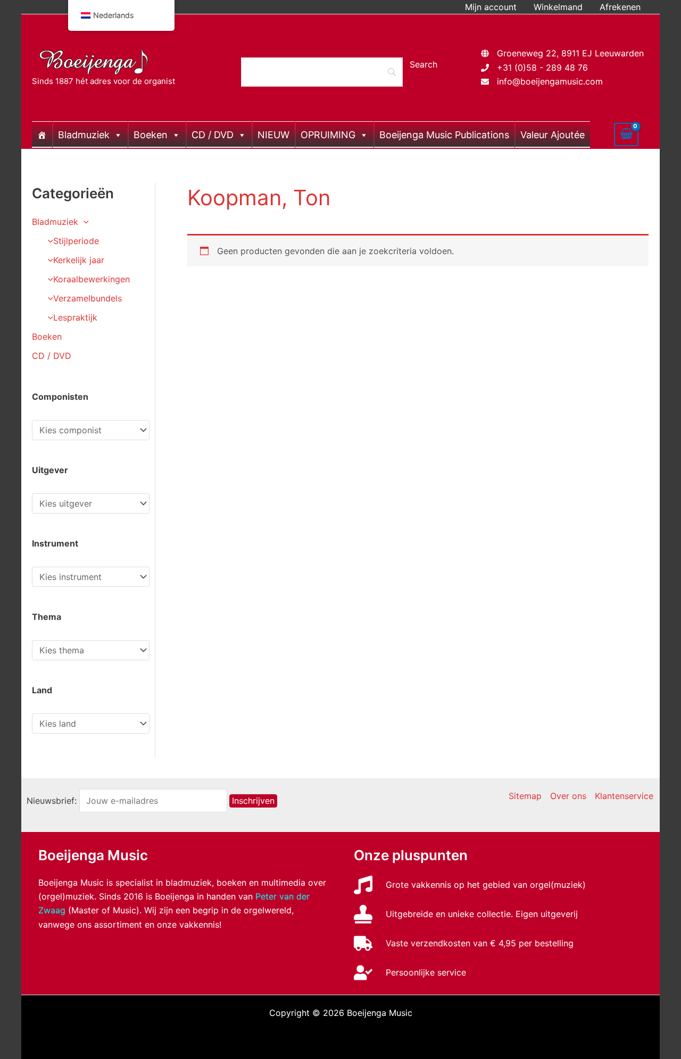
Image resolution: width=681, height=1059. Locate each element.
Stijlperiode (76, 241)
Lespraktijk (75, 317)
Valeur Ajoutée (552, 134)
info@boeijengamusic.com (550, 81)
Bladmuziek (84, 134)
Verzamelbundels (87, 298)
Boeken (151, 134)
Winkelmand (558, 7)
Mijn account (491, 7)
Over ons (568, 796)
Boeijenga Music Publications (444, 134)
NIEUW (273, 134)
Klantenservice (624, 796)
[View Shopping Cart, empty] (626, 134)
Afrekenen (620, 7)
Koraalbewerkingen (91, 279)
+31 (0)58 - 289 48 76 (542, 67)
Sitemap (525, 796)
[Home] (42, 134)
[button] (83, 221)
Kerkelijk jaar (78, 260)
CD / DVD (213, 134)
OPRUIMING (328, 134)
